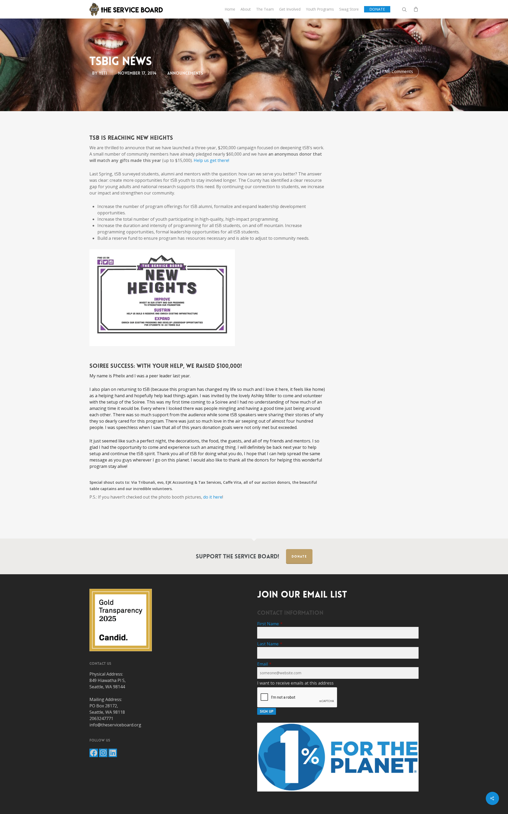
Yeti (103, 73)
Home (230, 9)
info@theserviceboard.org (115, 725)
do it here (212, 497)
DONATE (377, 9)
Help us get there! (211, 160)
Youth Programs (320, 9)
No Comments (398, 71)
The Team (265, 9)
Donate (299, 556)
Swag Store (349, 9)
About (246, 9)
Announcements (185, 73)
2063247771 (101, 718)
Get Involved (290, 9)
